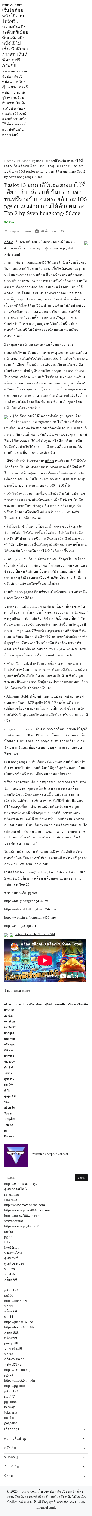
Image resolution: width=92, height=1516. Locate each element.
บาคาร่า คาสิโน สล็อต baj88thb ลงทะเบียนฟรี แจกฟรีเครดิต (52, 1004)
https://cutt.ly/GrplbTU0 (21, 926)
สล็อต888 (11, 1332)
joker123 (10, 1199)
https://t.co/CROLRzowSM (35, 934)
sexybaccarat (13, 1221)
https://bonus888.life (19, 1327)
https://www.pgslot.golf (21, 1226)
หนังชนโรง (13, 1253)
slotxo (8, 1354)
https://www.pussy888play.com (27, 1210)
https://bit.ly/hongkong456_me (26, 901)
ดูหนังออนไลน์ (15, 1189)
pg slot (9, 1417)
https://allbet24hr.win (19, 1380)
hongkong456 (21, 762)
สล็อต (8, 242)
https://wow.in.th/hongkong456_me (30, 917)
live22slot (11, 1247)
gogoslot (10, 1423)
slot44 (8, 1316)
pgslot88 (10, 1402)
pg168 (8, 1295)
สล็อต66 (10, 1279)
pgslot (32, 893)
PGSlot (9, 222)
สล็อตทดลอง (14, 1359)
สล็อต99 (10, 1338)
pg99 (8, 1237)
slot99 (8, 1306)
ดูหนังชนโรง (14, 1263)
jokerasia (10, 1412)
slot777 (9, 1396)
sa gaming (11, 1194)
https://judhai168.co (18, 1322)
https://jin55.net (15, 1300)
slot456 (9, 1274)
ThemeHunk (46, 1507)
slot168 (9, 1269)
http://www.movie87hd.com (24, 1205)
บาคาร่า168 (13, 1348)
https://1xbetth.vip (17, 1370)
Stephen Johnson (21, 231)
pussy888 (11, 1343)
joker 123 (11, 1290)
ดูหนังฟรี (11, 1258)
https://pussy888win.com (22, 1215)
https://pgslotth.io (17, 1386)
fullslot (9, 1242)
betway (9, 1407)
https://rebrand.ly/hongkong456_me (30, 909)
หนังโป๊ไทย (13, 1364)
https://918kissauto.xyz (21, 1184)
